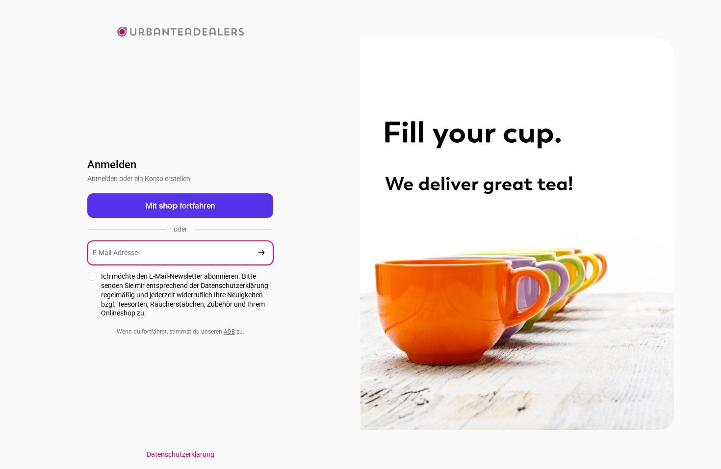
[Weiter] (261, 252)
